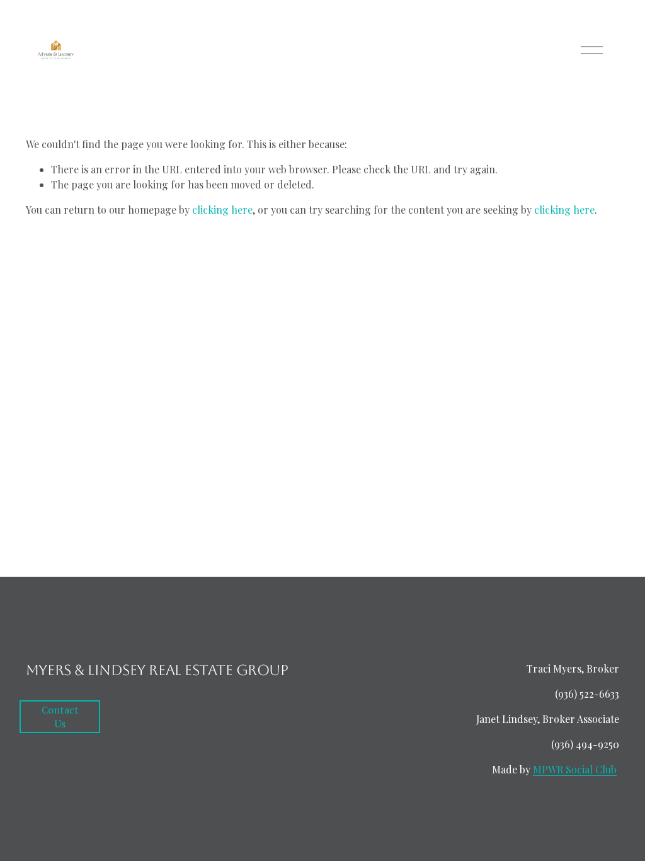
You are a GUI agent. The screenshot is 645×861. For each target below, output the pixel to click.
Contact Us (60, 717)
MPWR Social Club (575, 769)
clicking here (222, 209)
